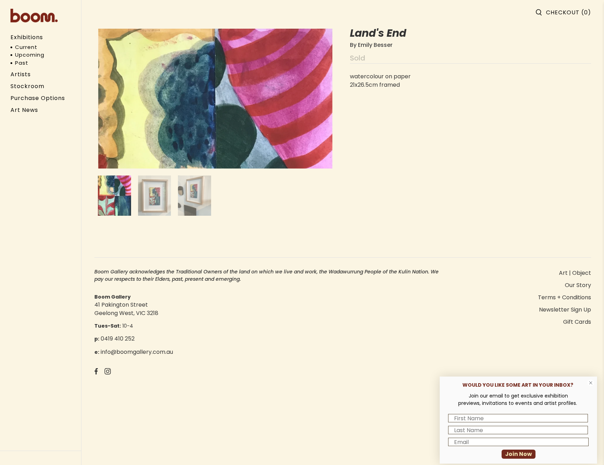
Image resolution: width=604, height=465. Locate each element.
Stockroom (27, 86)
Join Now (518, 454)
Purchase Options (37, 98)
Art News (24, 110)
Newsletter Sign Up (565, 310)
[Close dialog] (590, 382)
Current (26, 47)
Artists (20, 74)
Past (21, 62)
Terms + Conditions (564, 297)
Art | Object (575, 273)
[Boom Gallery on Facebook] (96, 373)
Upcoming (29, 54)
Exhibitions (26, 37)
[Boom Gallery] (34, 15)
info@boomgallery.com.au (137, 352)
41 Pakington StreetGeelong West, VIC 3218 (126, 309)
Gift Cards (577, 322)
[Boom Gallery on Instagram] (108, 373)
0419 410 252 (118, 339)
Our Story (578, 285)
